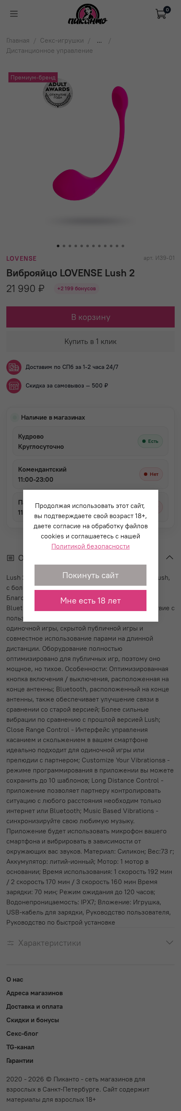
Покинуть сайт (90, 575)
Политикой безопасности (90, 546)
